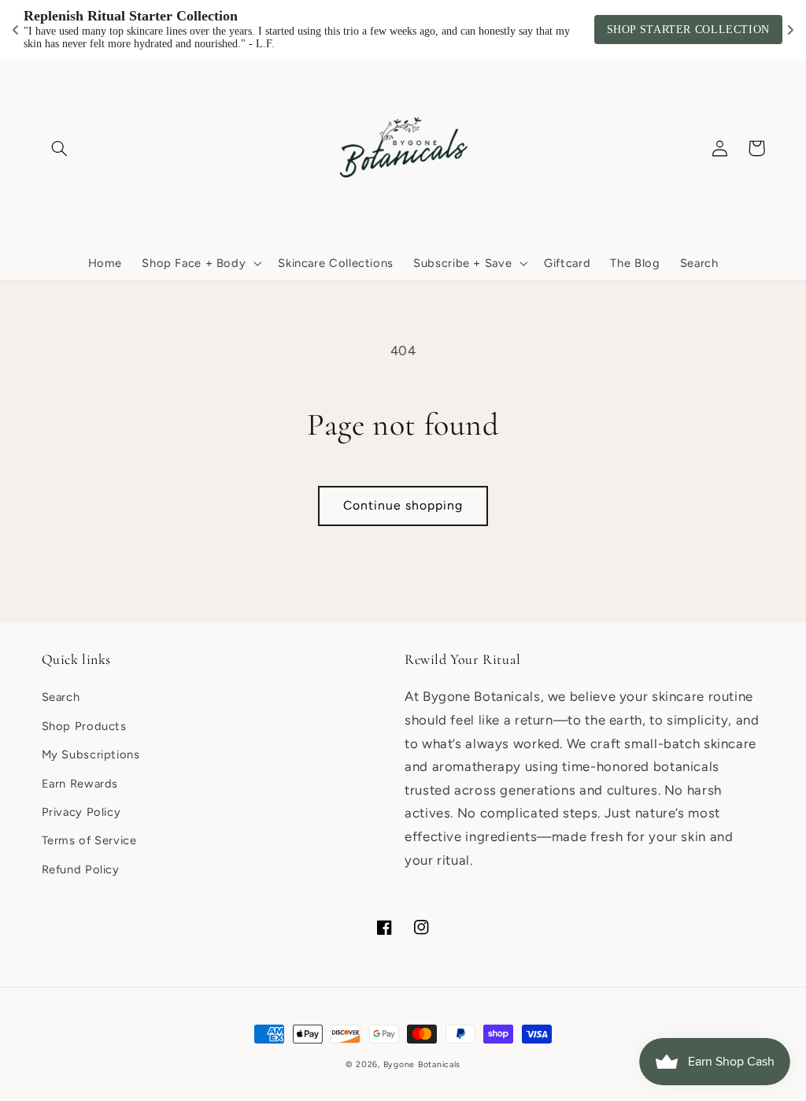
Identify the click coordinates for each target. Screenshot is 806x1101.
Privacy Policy (81, 812)
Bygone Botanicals (422, 1064)
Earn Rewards (80, 784)
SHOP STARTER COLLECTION (689, 29)
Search (61, 697)
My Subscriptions (91, 754)
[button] (60, 148)
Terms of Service (89, 840)
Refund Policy (81, 869)
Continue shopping (403, 505)
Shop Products (84, 726)
